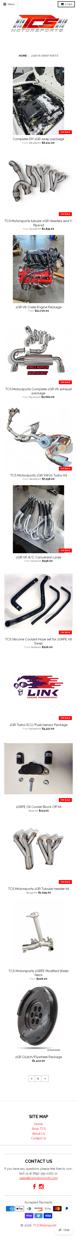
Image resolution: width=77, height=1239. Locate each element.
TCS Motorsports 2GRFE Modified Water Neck (39, 973)
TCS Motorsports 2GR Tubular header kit (38, 889)
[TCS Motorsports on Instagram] (41, 1187)
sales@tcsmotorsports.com (38, 1178)
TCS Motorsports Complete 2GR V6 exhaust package (38, 391)
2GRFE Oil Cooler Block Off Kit (38, 807)
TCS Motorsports (45, 1225)
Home (23, 55)
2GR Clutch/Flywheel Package (38, 1057)
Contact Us (38, 1138)
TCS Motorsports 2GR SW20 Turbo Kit (38, 475)
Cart (68, 4)
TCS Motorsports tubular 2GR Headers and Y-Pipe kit (38, 223)
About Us (38, 1133)
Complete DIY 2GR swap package (38, 139)
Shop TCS (39, 1128)
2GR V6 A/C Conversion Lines (38, 557)
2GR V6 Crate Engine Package (39, 307)
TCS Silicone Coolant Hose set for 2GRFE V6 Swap (38, 641)
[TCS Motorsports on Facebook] (34, 1187)
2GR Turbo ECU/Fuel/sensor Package (39, 725)
